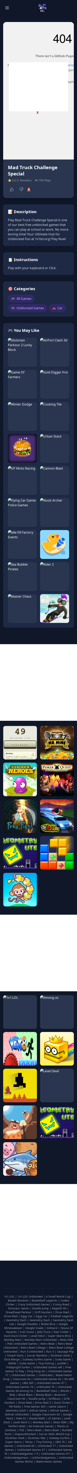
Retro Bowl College (33, 1347)
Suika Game (63, 1359)
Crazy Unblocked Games (34, 1304)
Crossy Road (61, 1304)
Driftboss (55, 1399)
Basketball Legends (45, 1300)
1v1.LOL (9, 1296)
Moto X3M (66, 1340)
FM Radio (15, 1406)
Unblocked (45, 1375)
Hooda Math (37, 1418)
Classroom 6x (21, 1379)
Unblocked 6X (26, 1446)
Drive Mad (62, 1312)
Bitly (12, 1395)
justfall (62, 1363)
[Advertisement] (38, 86)
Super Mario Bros (60, 1336)
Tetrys (29, 1442)
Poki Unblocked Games (22, 1344)
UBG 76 (60, 1442)
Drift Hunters (44, 1312)
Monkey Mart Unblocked (40, 1340)
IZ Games (54, 1418)
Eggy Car (27, 1316)
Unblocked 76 (45, 1387)
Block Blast (25, 1395)
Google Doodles (28, 1324)
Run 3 (50, 1351)
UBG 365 (28, 1383)
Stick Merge (12, 1359)
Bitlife (12, 1363)
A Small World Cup (58, 1296)
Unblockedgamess (16, 1457)
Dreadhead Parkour (19, 1312)
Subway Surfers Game (38, 1359)
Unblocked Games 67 (51, 1383)
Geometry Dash (16, 1320)
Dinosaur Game (18, 1308)
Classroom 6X (16, 1399)
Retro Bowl (47, 1344)
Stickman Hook (61, 1355)
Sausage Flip (65, 1351)
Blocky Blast (43, 1395)
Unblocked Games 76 (19, 1387)
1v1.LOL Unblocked (30, 1296)
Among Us (26, 1391)
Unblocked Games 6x (47, 1379)
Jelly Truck (44, 1332)
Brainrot (59, 1395)
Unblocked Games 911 (56, 1454)
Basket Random (18, 1300)
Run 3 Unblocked (32, 1351)
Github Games (59, 1410)
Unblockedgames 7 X (24, 1454)
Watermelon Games (49, 1461)
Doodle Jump (41, 1308)
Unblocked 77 (47, 1446)
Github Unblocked (17, 1414)
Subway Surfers (59, 1438)
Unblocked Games (27, 308)
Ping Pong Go (36, 1371)
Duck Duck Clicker (16, 1336)
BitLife (65, 1391)
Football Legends (62, 1316)
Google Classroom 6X (46, 1414)
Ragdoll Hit (59, 1308)
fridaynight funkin (18, 1367)
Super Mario (13, 1442)
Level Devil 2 (21, 1422)
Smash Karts (15, 1355)
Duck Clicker (62, 1402)
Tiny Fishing (46, 1363)
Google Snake (34, 1328)
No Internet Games (41, 1426)
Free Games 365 (34, 1406)
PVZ (21, 1430)
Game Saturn (57, 1406)
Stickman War (37, 1438)
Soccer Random (37, 1355)
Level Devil (38, 1336)
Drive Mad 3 (43, 1402)
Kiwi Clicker (61, 1332)
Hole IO (21, 1418)
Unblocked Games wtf (48, 1367)
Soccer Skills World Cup (54, 1434)
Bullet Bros (48, 1324)
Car (57, 308)
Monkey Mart (13, 1340)
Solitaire (52, 1328)
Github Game (38, 1410)
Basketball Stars (46, 1391)
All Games (21, 298)
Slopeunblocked (25, 1434)
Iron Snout (27, 1332)
